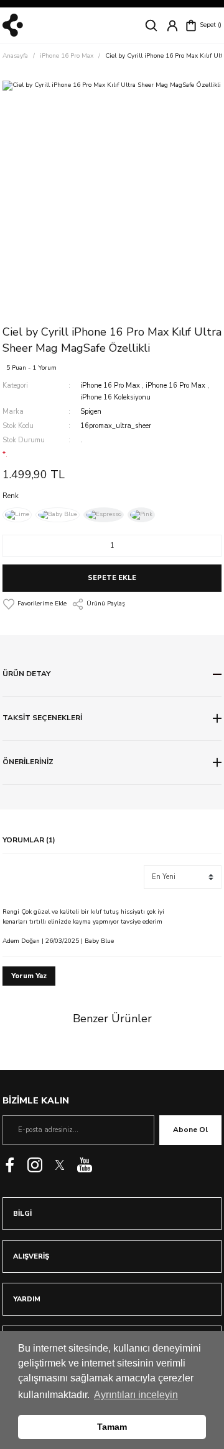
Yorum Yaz (29, 976)
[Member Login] (172, 25)
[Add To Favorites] (34, 604)
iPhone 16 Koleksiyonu (115, 397)
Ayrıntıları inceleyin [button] (136, 1394)
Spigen (90, 411)
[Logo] (12, 25)
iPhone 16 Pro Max (110, 385)
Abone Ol (190, 1130)
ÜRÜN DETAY (26, 674)
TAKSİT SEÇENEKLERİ (42, 718)
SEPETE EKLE (112, 577)
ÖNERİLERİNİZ (28, 762)
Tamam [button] (112, 1427)
